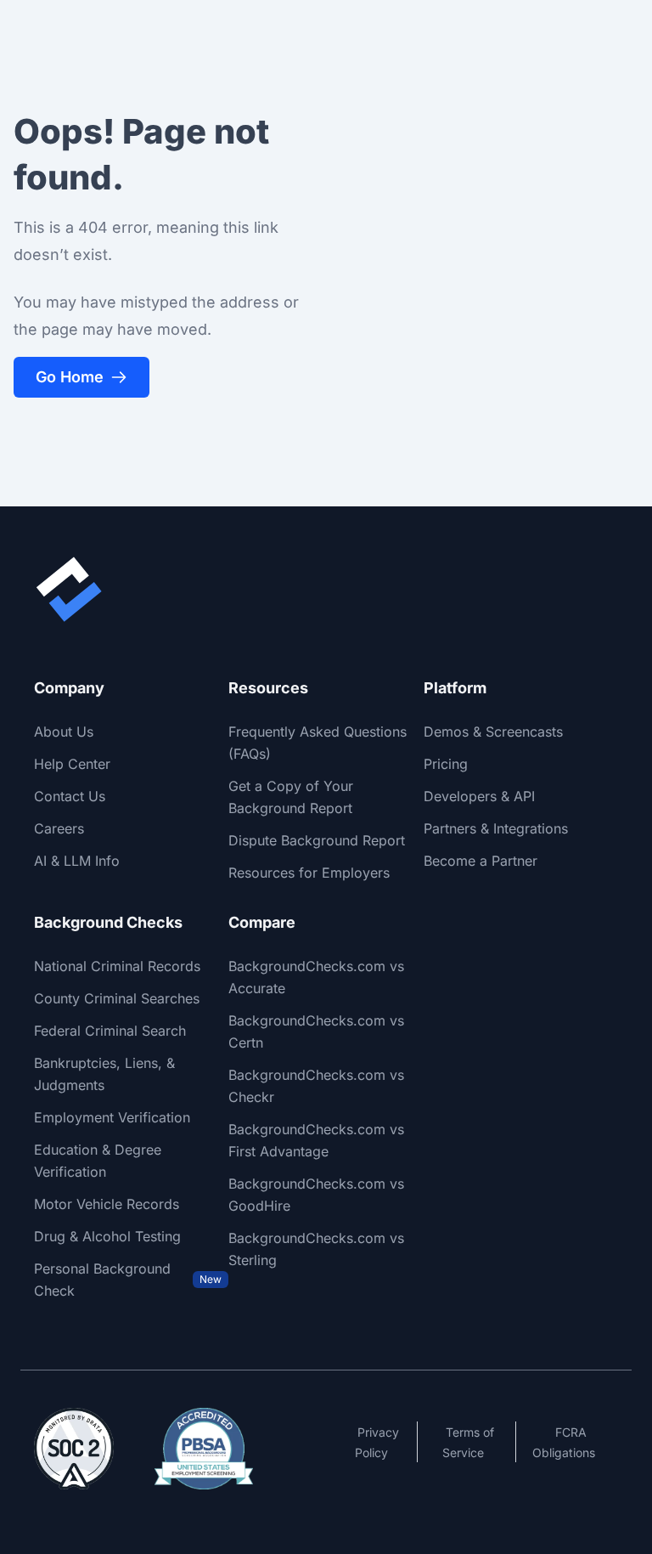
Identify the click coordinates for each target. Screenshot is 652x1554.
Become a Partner (480, 860)
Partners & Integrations (496, 828)
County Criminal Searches (117, 998)
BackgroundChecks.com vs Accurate (316, 977)
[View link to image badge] (74, 1448)
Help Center (72, 763)
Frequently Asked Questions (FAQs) (317, 742)
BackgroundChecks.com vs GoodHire (316, 1194)
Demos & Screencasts (493, 731)
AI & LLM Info (77, 860)
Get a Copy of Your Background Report (290, 797)
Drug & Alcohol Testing (107, 1236)
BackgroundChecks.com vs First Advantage (316, 1140)
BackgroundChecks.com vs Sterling (316, 1249)
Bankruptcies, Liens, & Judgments (104, 1073)
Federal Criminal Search (110, 1030)
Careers (59, 828)
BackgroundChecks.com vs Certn (316, 1031)
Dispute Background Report (316, 840)
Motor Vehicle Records (106, 1203)
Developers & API (479, 796)
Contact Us (69, 796)
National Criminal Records (117, 966)
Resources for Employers (309, 872)
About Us (63, 731)
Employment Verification (112, 1117)
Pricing (446, 763)
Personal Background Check (128, 1279)
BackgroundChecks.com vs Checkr (316, 1085)
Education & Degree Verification (97, 1160)
